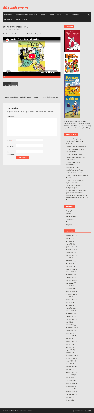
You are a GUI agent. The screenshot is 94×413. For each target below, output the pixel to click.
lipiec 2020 (69, 364)
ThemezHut (88, 411)
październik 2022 (71, 314)
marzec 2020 (70, 375)
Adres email (11, 146)
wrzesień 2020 (70, 358)
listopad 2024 (70, 272)
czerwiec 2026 (70, 236)
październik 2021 (71, 327)
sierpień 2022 (70, 316)
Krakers (18, 29)
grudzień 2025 (70, 247)
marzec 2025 (70, 261)
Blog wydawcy (70, 211)
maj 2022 (69, 322)
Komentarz (11, 116)
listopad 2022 (70, 311)
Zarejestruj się (21, 19)
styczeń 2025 (70, 266)
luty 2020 (69, 378)
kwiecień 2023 (70, 300)
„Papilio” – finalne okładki (74, 154)
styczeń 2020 (70, 380)
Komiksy (14, 83)
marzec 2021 (70, 344)
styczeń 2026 (70, 244)
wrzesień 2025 (70, 249)
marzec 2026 (70, 238)
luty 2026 (69, 241)
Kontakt (75, 15)
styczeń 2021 (70, 350)
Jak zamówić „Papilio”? (73, 167)
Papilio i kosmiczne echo (73, 144)
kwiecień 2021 (70, 341)
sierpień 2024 (70, 277)
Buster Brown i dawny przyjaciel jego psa (18, 97)
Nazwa (9, 140)
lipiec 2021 (69, 333)
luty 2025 (69, 263)
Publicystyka (70, 219)
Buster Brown (13, 85)
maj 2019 (69, 397)
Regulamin (43, 15)
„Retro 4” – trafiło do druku (74, 173)
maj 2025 (69, 258)
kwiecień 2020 (70, 372)
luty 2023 (69, 305)
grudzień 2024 (70, 269)
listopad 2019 (70, 386)
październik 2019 (71, 389)
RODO (52, 15)
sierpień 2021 (70, 330)
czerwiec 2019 (70, 394)
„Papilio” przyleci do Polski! (74, 170)
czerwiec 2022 (70, 319)
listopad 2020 (70, 353)
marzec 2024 (70, 283)
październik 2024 (71, 274)
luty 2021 (69, 347)
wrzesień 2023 (70, 294)
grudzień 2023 (70, 291)
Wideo (68, 222)
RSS (58, 15)
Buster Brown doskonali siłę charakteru (45, 97)
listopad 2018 (70, 400)
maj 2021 (69, 339)
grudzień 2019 (70, 383)
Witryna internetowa (11, 153)
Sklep (66, 15)
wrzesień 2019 (70, 392)
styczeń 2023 (70, 308)
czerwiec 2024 (70, 280)
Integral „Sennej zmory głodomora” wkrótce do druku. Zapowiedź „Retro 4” (77, 198)
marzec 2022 (70, 325)
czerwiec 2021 (70, 336)
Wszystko (69, 225)
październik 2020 (71, 355)
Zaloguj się (8, 19)
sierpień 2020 (70, 361)
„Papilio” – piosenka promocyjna (76, 147)
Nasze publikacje (71, 216)
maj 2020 (69, 369)
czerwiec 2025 (70, 255)
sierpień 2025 (70, 252)
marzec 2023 (70, 302)
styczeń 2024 (70, 288)
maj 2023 (69, 297)
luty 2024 (69, 286)
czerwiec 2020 (70, 366)
